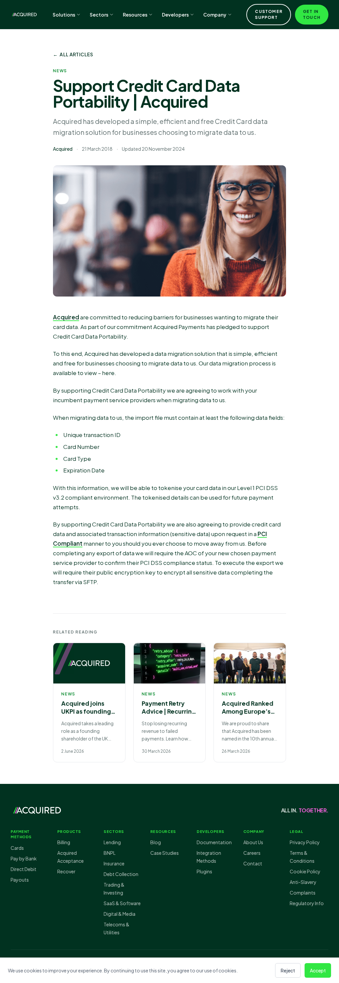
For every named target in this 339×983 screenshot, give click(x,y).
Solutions (64, 15)
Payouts (20, 880)
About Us (253, 842)
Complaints (302, 893)
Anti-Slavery (303, 882)
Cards (17, 848)
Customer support (268, 14)
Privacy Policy (305, 842)
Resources (135, 15)
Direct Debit (23, 869)
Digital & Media (119, 914)
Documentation (214, 842)
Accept (318, 970)
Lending (112, 842)
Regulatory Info (307, 903)
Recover (66, 871)
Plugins (204, 871)
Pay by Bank (24, 858)
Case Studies (164, 853)
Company (214, 15)
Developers (175, 15)
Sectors (99, 15)
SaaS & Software (122, 903)
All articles (73, 54)
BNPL (110, 853)
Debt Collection (121, 874)
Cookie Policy (305, 871)
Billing (63, 842)
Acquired (66, 317)
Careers (252, 853)
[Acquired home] (24, 14)
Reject (288, 970)
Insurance (114, 863)
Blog (155, 842)
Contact (252, 863)
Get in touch (311, 14)
